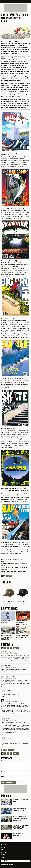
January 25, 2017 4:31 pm (11, 678)
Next (15, 648)
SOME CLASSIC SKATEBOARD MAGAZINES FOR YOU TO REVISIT (14, 18)
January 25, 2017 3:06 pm (11, 653)
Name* (3, 771)
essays (9, 576)
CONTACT (3, 855)
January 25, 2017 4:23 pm (11, 667)
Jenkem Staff (14, 23)
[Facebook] (20, 857)
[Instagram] (24, 857)
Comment (4, 760)
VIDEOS (3, 850)
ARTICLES (22, 23)
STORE (2, 857)
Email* (3, 776)
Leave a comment (6, 758)
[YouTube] (28, 857)
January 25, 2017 (5, 23)
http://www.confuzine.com (22, 713)
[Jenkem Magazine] (15, 1)
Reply (2, 661)
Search (2, 861)
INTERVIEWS (4, 847)
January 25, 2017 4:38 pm (11, 701)
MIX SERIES (4, 852)
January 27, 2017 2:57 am (11, 739)
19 (27, 23)
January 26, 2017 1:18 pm (11, 720)
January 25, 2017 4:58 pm (11, 692)
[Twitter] (22, 857)
